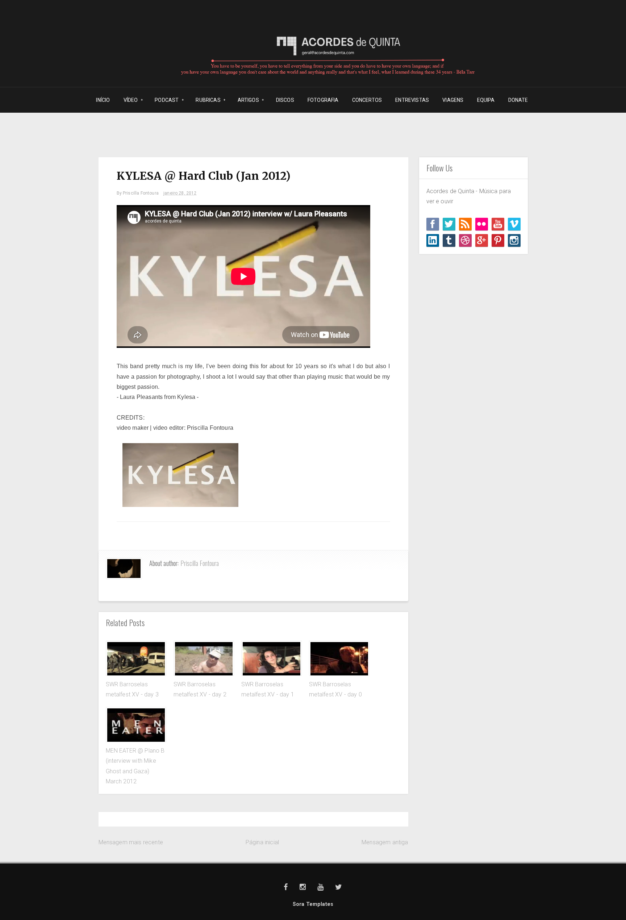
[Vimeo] (514, 224)
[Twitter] (449, 224)
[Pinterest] (498, 240)
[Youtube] (498, 224)
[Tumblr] (449, 240)
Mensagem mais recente (131, 842)
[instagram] (514, 240)
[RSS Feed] (465, 224)
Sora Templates (313, 904)
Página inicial (262, 842)
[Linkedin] (432, 240)
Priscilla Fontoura (199, 563)
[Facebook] (432, 224)
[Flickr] (481, 224)
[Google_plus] (481, 240)
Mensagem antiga (385, 842)
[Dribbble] (465, 240)
